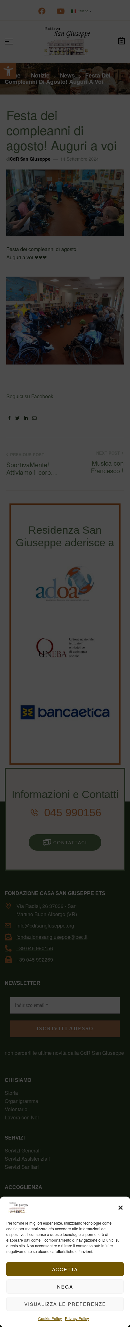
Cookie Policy (50, 1318)
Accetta (65, 1269)
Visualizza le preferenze (65, 1304)
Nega (65, 1286)
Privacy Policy (77, 1318)
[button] (120, 1207)
